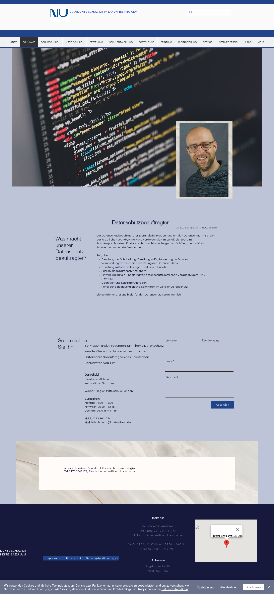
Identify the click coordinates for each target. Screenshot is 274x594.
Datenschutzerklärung (175, 589)
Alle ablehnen (228, 587)
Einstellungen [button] (205, 587)
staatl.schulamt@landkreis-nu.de (160, 535)
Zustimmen (254, 587)
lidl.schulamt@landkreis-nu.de (111, 422)
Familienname (210, 340)
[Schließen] (269, 587)
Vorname (171, 340)
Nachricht (172, 376)
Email (169, 361)
